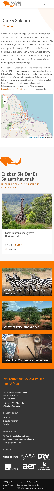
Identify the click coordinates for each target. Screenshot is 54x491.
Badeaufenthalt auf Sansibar (12, 89)
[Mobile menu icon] (49, 4)
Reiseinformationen (10, 421)
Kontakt (6, 424)
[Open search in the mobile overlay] (44, 4)
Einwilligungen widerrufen (13, 442)
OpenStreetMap (39, 137)
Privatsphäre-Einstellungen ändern (16, 436)
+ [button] (5, 97)
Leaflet (30, 137)
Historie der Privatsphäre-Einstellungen (18, 439)
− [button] (5, 101)
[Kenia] (27, 282)
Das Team (6, 417)
